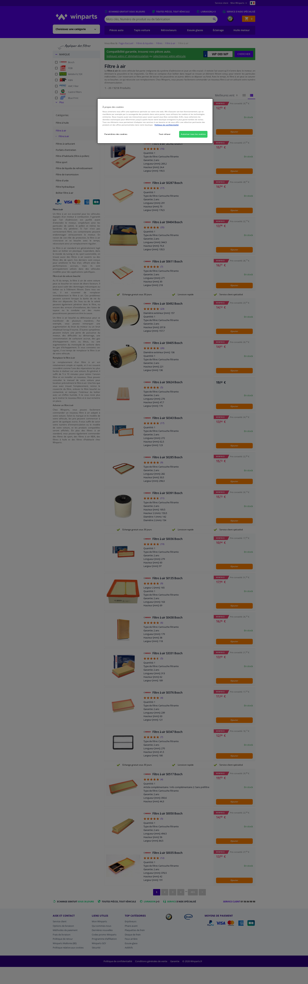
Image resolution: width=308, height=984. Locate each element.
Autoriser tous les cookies (193, 134)
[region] (155, 121)
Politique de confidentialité (167, 125)
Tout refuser (165, 134)
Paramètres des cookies (115, 134)
